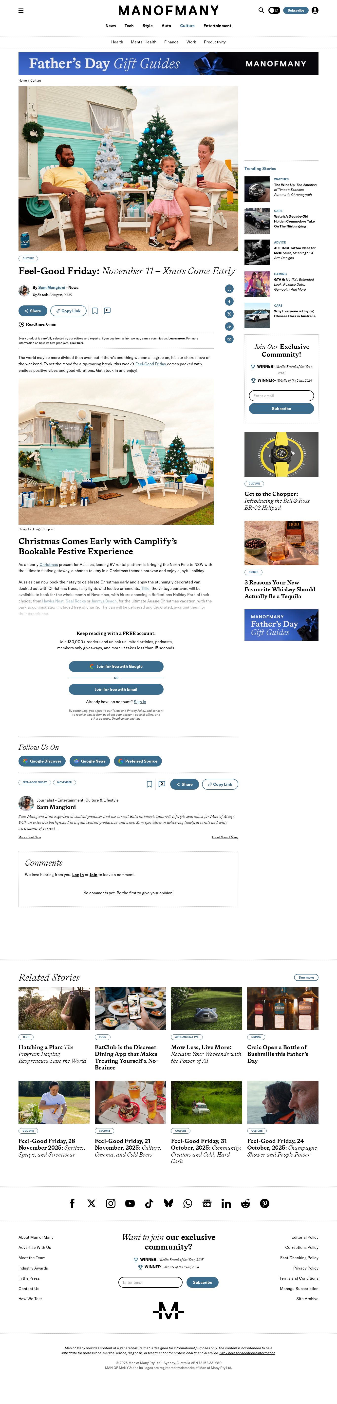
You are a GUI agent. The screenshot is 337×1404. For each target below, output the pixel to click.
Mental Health (143, 41)
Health (117, 41)
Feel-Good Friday (150, 363)
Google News (93, 761)
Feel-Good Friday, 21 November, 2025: (128, 1147)
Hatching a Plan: (52, 1054)
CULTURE (28, 258)
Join (93, 874)
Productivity (215, 41)
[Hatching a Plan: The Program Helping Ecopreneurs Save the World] (54, 1008)
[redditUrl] (245, 1203)
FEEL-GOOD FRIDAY (35, 782)
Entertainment (217, 25)
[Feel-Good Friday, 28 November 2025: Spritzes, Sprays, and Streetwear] (54, 1102)
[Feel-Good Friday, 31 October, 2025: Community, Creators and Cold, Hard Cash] (206, 1102)
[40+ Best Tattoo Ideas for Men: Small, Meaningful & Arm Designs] (257, 252)
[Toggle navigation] (23, 10)
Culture (187, 25)
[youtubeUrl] (130, 1203)
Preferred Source (141, 761)
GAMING (280, 274)
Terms (116, 710)
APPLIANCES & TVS (187, 1037)
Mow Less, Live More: (206, 1054)
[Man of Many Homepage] (168, 10)
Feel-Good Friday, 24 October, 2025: (282, 1147)
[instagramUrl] (110, 1203)
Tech (129, 25)
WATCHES (281, 179)
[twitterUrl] (91, 1203)
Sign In (140, 701)
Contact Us (29, 1288)
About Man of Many (225, 837)
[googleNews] (207, 1203)
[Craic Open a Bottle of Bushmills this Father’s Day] (282, 1008)
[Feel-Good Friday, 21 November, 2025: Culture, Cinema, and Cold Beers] (130, 1102)
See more (306, 977)
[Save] (95, 311)
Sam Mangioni (51, 287)
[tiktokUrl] (149, 1203)
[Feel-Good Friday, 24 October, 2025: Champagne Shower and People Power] (282, 1102)
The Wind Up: (295, 190)
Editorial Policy (305, 1237)
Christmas (48, 564)
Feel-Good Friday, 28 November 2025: (52, 1147)
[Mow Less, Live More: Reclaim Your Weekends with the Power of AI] (206, 1008)
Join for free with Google (120, 666)
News (111, 25)
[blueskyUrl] (168, 1203)
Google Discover (45, 761)
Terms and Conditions (299, 1278)
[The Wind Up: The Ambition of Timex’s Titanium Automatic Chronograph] (257, 189)
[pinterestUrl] (264, 1203)
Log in (78, 874)
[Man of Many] (168, 1310)
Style (148, 25)
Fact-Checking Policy (299, 1257)
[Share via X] (231, 223)
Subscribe (296, 10)
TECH (26, 1037)
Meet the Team (32, 1257)
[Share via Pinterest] (231, 234)
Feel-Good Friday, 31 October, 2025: (206, 1151)
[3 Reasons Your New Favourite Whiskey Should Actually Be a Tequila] (281, 543)
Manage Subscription (299, 1288)
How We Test (30, 1298)
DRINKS (253, 572)
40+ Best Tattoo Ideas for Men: (295, 253)
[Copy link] (231, 244)
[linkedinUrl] (226, 1203)
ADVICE (280, 242)
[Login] (315, 10)
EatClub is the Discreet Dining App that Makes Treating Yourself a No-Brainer (126, 1057)
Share (35, 310)
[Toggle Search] (262, 10)
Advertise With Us (35, 1247)
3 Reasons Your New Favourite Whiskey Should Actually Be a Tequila (280, 589)
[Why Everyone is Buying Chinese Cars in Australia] (257, 315)
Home (23, 80)
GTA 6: (294, 284)
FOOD (102, 1037)
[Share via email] (229, 339)
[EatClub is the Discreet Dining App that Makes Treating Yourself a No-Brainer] (130, 1008)
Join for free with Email (116, 689)
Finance (171, 41)
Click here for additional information (247, 1353)
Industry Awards (33, 1268)
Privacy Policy (136, 710)
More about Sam (30, 837)
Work (191, 41)
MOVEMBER (64, 782)
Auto (166, 25)
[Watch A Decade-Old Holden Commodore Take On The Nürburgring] (257, 221)
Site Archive (307, 1298)
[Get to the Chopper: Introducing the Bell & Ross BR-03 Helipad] (281, 454)
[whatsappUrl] (187, 1203)
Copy (70, 310)
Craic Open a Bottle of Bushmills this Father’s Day (277, 1054)
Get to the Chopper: (277, 500)
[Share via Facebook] (231, 212)
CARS (278, 211)
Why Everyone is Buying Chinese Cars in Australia (295, 313)
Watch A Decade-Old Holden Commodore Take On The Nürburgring (294, 221)
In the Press (29, 1278)
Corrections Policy (301, 1247)
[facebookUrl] (72, 1203)
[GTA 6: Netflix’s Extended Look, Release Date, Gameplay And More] (257, 284)
